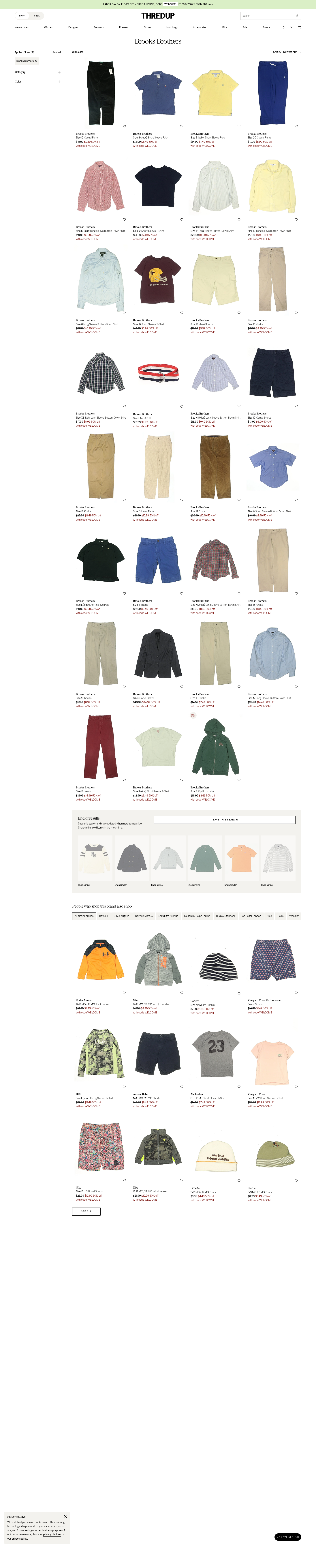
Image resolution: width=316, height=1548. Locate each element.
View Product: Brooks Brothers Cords (215, 477)
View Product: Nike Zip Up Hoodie (158, 970)
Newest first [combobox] (290, 52)
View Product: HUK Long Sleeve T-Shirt (101, 1064)
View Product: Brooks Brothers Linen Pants (158, 477)
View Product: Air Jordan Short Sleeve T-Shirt (215, 1064)
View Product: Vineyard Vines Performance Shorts (273, 970)
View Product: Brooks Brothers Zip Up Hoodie (215, 757)
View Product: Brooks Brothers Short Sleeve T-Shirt (158, 197)
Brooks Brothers (25, 61)
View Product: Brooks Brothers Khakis (273, 290)
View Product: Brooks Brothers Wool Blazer (158, 664)
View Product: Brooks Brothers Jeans (101, 757)
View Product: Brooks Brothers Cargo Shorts (273, 384)
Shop (22, 15)
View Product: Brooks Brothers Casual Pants (101, 103)
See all (86, 1211)
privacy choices (52, 1534)
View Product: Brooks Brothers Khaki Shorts (215, 290)
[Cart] (299, 27)
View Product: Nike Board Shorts (101, 1157)
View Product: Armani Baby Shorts (158, 1064)
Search (246, 15)
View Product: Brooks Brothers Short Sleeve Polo (158, 103)
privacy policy (19, 1538)
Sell (37, 15)
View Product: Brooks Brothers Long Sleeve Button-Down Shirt (101, 197)
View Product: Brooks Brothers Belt (158, 384)
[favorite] (124, 126)
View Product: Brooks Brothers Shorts (158, 570)
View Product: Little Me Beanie (215, 1157)
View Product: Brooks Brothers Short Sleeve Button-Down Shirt (273, 477)
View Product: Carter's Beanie (215, 970)
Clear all (56, 52)
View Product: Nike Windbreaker (158, 1157)
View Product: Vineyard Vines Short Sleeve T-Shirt (273, 1064)
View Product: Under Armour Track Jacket (101, 970)
